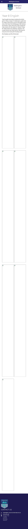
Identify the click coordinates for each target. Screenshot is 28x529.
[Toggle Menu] (2, 1)
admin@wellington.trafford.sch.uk (12, 512)
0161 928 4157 (6, 514)
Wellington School (14, 1)
